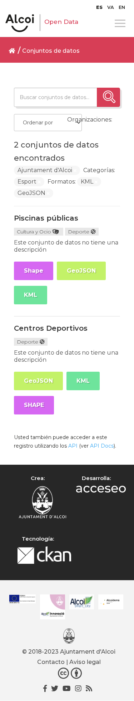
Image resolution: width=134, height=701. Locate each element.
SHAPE (34, 405)
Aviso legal (85, 662)
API (73, 446)
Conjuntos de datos (51, 50)
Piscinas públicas (46, 218)
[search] (108, 97)
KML (30, 295)
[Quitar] (75, 170)
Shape (33, 270)
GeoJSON (81, 270)
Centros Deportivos (51, 328)
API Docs (102, 446)
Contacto (51, 662)
